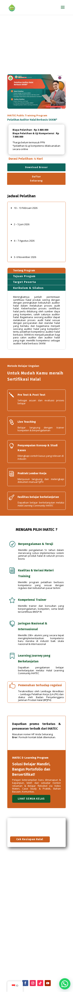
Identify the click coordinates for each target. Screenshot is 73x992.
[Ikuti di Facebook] (25, 983)
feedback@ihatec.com (19, 948)
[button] (64, 983)
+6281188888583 (16, 933)
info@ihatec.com (23, 924)
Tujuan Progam (24, 276)
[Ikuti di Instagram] (33, 983)
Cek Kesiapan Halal (29, 839)
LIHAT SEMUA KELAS (31, 798)
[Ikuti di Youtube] (48, 983)
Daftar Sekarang (36, 178)
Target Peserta (24, 282)
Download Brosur (36, 167)
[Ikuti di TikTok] (40, 983)
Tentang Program (24, 270)
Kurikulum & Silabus (28, 288)
